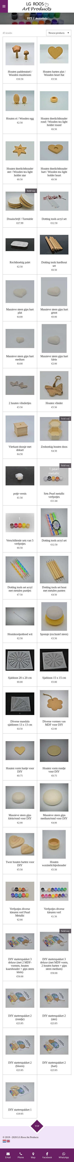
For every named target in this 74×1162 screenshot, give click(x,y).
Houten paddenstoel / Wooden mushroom (20, 73)
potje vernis (19, 493)
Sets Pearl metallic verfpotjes (54, 495)
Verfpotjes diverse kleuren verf (54, 910)
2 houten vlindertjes (20, 403)
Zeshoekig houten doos (54, 446)
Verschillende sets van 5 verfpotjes (19, 542)
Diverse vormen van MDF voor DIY (54, 723)
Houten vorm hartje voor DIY (20, 770)
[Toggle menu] (4, 6)
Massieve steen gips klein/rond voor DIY (20, 817)
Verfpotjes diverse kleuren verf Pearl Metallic (20, 912)
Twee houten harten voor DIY (20, 863)
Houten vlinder (54, 403)
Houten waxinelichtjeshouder (54, 863)
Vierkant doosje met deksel (20, 448)
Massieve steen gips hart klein (54, 358)
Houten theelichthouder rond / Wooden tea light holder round (54, 122)
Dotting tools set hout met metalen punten (54, 589)
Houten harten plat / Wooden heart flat (54, 73)
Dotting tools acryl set (54, 218)
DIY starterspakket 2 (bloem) (20, 1064)
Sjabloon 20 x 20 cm (20, 677)
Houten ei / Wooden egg (20, 118)
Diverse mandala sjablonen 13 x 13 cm (20, 723)
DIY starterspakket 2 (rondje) (20, 1017)
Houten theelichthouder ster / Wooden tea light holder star (20, 172)
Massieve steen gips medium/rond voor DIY (54, 817)
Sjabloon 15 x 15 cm (54, 677)
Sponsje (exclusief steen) (54, 634)
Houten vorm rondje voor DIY (54, 770)
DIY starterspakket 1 (20, 1109)
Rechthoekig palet (20, 262)
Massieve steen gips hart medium (20, 358)
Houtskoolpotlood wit (20, 634)
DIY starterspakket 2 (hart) (54, 1064)
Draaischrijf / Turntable (20, 218)
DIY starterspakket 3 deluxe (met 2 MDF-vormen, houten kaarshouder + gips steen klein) (20, 966)
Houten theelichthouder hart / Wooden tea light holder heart (54, 172)
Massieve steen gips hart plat (20, 311)
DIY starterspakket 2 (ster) (54, 1017)
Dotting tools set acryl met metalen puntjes (20, 589)
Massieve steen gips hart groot (54, 311)
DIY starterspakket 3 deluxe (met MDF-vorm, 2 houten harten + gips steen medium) (54, 964)
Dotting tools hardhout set (54, 264)
